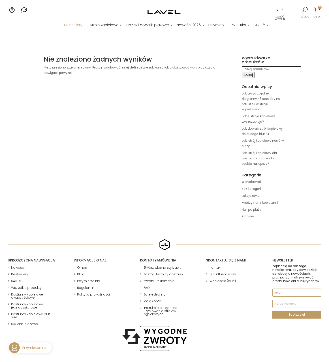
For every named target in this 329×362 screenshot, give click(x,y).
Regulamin (85, 287)
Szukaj (248, 75)
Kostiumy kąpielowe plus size (31, 315)
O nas (82, 267)
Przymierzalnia (88, 281)
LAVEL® (259, 26)
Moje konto (152, 301)
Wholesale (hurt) (222, 281)
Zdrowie (248, 216)
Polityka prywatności (93, 294)
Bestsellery (73, 26)
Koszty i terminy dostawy (163, 274)
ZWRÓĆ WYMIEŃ (280, 18)
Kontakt (215, 267)
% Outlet (239, 26)
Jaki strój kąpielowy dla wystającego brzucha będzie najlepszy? (259, 158)
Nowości (18, 267)
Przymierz (216, 26)
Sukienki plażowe (24, 324)
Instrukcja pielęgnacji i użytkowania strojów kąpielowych (161, 311)
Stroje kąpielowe (104, 26)
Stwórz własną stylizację (162, 267)
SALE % (16, 281)
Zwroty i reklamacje (158, 281)
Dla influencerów (222, 274)
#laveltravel (251, 182)
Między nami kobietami (260, 202)
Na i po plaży (251, 209)
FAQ (146, 287)
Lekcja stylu (251, 195)
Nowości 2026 (189, 26)
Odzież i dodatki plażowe (147, 26)
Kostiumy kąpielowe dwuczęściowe (27, 296)
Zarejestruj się (154, 294)
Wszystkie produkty (26, 287)
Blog (80, 274)
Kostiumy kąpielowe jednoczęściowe (27, 306)
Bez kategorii (251, 188)
